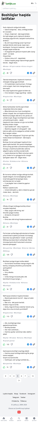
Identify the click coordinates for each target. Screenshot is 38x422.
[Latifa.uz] (8, 3)
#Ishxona (24, 161)
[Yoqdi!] (4, 73)
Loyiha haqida (8, 394)
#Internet (25, 248)
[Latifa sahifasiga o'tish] (34, 73)
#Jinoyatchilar (7, 248)
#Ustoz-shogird (26, 66)
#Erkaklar (12, 338)
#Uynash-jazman (9, 341)
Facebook (23, 394)
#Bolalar (6, 66)
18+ (19, 412)
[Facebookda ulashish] (31, 73)
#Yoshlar (6, 161)
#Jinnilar (32, 248)
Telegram (16, 397)
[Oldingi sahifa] (5, 376)
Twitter (23, 397)
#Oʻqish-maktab (15, 66)
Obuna (10, 408)
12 (33, 376)
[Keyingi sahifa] (19, 380)
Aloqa (16, 394)
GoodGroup (20, 408)
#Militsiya (6, 251)
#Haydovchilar (8, 97)
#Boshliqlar (7, 69)
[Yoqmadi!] (11, 73)
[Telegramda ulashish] (28, 73)
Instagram (31, 394)
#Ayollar (6, 283)
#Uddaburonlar (15, 161)
